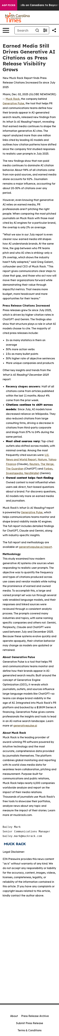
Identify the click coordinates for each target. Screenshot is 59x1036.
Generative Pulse (13, 103)
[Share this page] (54, 30)
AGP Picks (8, 5)
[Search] (37, 30)
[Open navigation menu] (6, 30)
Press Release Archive (35, 1016)
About (14, 1016)
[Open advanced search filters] (45, 30)
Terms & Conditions (29, 1030)
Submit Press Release (29, 1023)
